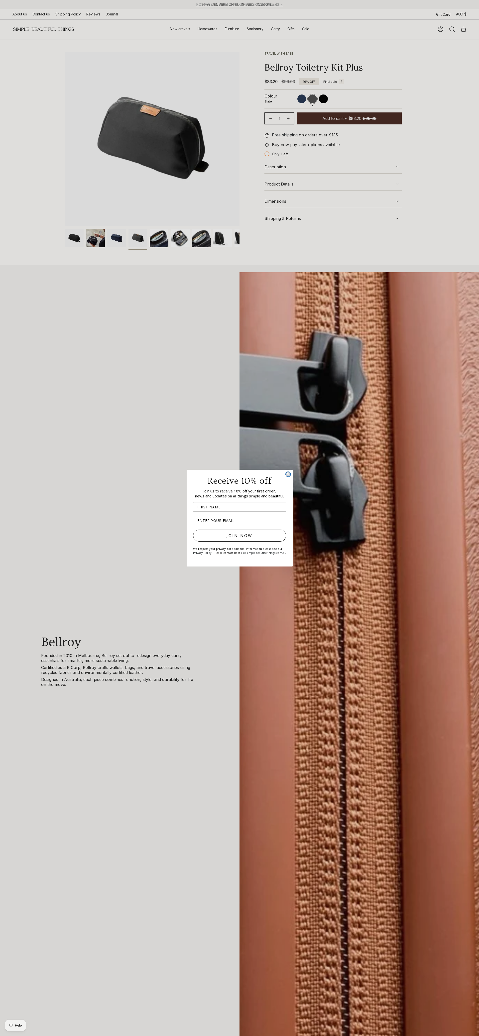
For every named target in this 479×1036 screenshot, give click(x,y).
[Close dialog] (288, 474)
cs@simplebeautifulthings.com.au (263, 553)
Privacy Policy (202, 553)
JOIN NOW (240, 535)
